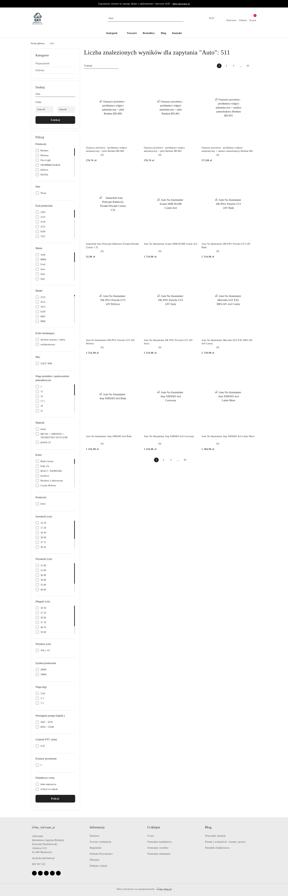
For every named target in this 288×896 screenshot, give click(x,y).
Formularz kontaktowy (159, 841)
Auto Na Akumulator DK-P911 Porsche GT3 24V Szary (168, 342)
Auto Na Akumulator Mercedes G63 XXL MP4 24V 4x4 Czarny (227, 342)
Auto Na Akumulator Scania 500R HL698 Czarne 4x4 (170, 244)
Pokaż (55, 798)
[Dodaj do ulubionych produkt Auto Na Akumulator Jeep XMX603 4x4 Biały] (136, 364)
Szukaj (55, 119)
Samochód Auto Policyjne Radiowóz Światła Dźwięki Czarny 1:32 (112, 245)
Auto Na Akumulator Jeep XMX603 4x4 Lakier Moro (228, 436)
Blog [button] (208, 827)
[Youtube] (46, 873)
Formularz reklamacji (158, 853)
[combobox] (101, 66)
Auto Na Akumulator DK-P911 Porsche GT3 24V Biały (226, 245)
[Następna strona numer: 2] (255, 65)
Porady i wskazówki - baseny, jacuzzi (225, 841)
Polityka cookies (99, 865)
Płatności (94, 859)
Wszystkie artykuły (215, 835)
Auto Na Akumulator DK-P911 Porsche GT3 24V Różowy (110, 342)
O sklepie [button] (153, 827)
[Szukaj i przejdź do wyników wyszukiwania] (182, 18)
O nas (150, 835)
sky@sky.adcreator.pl (43, 858)
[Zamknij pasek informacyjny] (255, 3)
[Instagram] (40, 873)
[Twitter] (58, 873)
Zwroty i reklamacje (100, 841)
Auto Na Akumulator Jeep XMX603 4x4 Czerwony (169, 436)
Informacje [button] (97, 827)
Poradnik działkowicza (217, 847)
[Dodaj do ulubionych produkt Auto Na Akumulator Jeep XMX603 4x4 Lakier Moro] (251, 364)
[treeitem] (55, 63)
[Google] (52, 873)
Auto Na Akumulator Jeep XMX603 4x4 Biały (109, 436)
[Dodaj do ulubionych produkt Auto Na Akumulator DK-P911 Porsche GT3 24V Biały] (251, 171)
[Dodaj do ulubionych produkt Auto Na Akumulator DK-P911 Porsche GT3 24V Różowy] (136, 268)
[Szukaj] (73, 94)
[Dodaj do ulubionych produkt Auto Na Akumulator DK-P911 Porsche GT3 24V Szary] (193, 268)
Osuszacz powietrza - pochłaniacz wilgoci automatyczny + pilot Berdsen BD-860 (106, 149)
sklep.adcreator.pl (181, 3)
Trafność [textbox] (88, 65)
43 (248, 65)
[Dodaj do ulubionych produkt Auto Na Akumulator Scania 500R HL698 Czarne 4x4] (193, 171)
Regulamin (95, 847)
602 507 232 (38, 864)
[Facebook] (34, 873)
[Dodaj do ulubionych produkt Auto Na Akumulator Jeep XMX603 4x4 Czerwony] (193, 364)
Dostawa (94, 835)
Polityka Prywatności (101, 853)
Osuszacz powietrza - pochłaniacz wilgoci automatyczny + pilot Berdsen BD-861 (164, 149)
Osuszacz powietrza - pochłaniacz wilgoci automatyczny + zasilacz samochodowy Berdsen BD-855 (227, 149)
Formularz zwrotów (158, 847)
